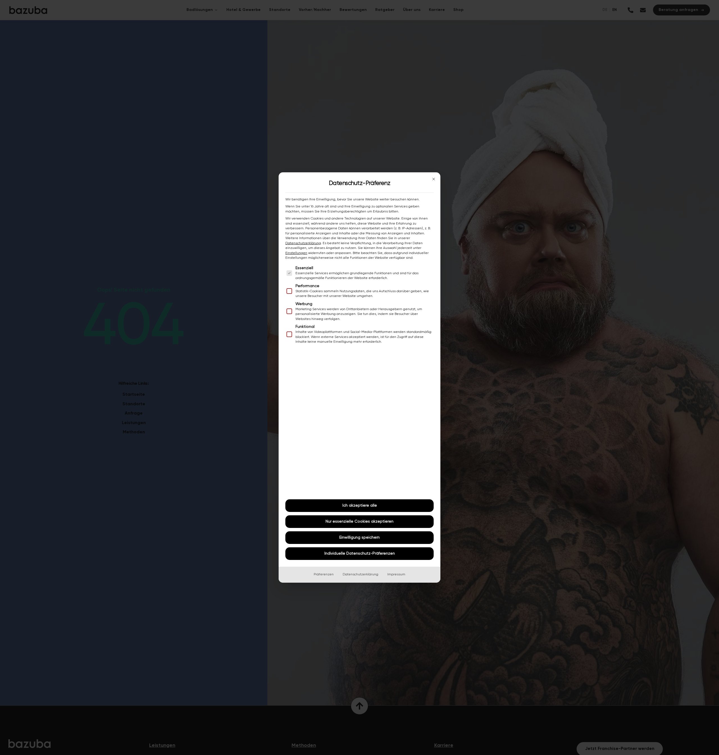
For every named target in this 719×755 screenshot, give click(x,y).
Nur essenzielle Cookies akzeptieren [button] (359, 521)
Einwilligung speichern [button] (359, 537)
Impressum (396, 574)
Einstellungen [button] (296, 253)
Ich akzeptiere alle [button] (359, 505)
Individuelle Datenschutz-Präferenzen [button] (359, 553)
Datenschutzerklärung (303, 243)
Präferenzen (324, 574)
